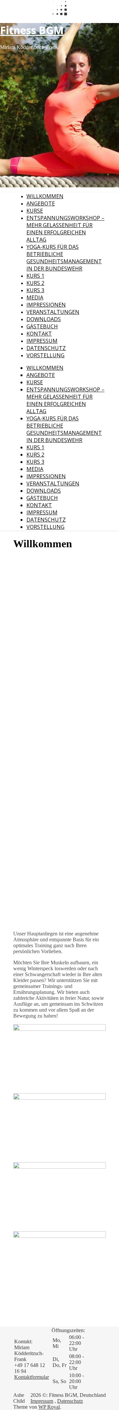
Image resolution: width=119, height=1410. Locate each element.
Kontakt (39, 333)
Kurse (34, 210)
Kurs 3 (35, 290)
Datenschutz (46, 348)
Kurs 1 (35, 275)
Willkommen (44, 196)
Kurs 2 (35, 283)
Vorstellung (45, 355)
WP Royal (49, 1407)
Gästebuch (42, 326)
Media (34, 297)
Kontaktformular (31, 1377)
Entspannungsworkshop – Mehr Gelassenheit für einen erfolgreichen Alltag (65, 228)
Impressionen (46, 304)
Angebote (40, 203)
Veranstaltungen (52, 312)
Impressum (42, 340)
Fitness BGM (32, 30)
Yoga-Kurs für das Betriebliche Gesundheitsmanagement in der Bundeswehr (64, 257)
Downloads (43, 319)
